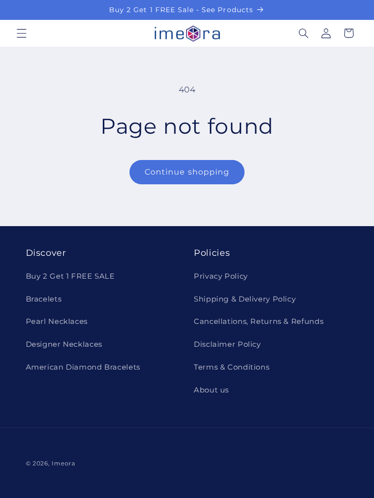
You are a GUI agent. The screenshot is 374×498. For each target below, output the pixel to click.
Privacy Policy (221, 276)
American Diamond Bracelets (83, 367)
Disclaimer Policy (227, 344)
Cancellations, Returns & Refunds (258, 321)
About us (211, 390)
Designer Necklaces (64, 344)
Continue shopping (187, 172)
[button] (21, 33)
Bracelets (44, 299)
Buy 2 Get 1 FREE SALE (70, 276)
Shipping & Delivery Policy (245, 299)
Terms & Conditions (231, 367)
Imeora (63, 463)
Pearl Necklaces (57, 321)
